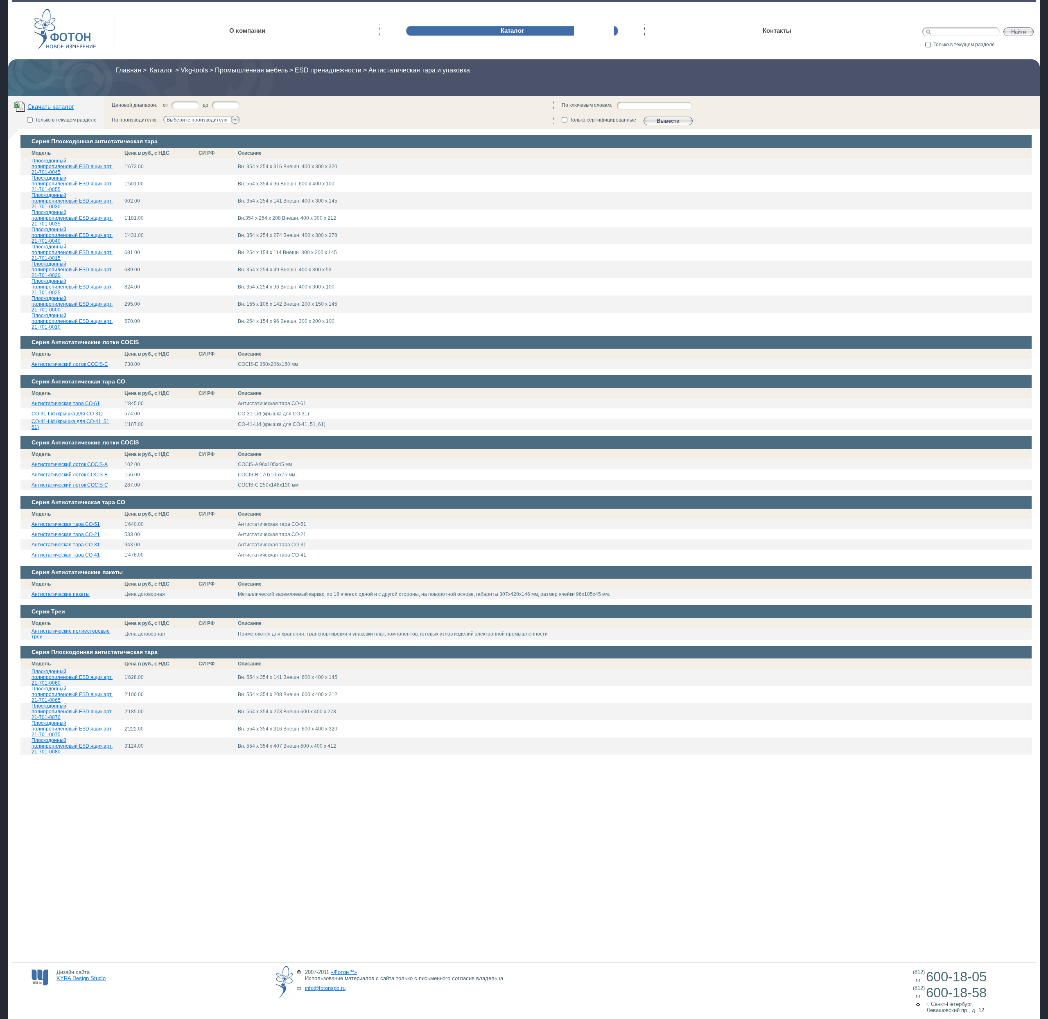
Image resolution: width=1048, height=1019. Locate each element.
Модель (41, 153)
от (165, 105)
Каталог (162, 70)
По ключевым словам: (587, 105)
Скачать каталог (50, 106)
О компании (247, 30)
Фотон (45, 12)
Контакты (777, 30)
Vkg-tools (194, 70)
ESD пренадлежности (328, 70)
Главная (128, 70)
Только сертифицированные (603, 120)
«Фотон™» (344, 972)
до (205, 105)
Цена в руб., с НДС (146, 153)
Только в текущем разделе (964, 44)
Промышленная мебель (251, 70)
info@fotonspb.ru (325, 988)
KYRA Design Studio (81, 978)
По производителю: (135, 120)
